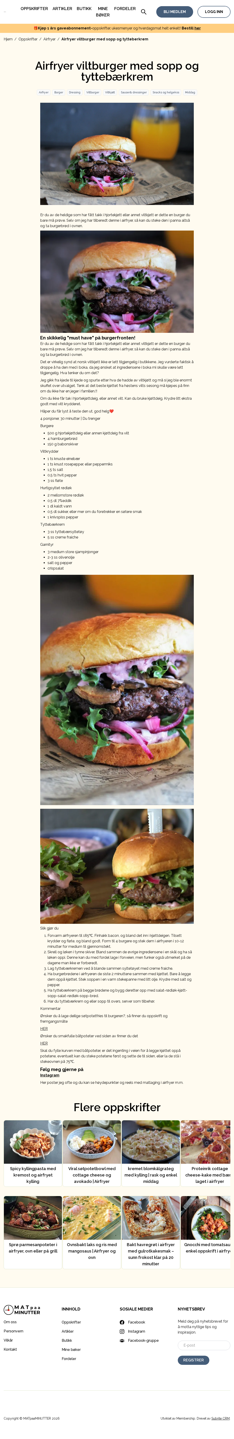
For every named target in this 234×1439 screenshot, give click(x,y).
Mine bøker (71, 1349)
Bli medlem (175, 12)
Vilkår (8, 1340)
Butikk (84, 8)
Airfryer (49, 39)
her (197, 28)
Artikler (62, 8)
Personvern (13, 1331)
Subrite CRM (220, 1418)
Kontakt (10, 1349)
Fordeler (125, 8)
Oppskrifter (34, 8)
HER (44, 1029)
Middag (190, 92)
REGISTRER (193, 1360)
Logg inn (214, 12)
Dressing (74, 92)
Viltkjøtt (110, 92)
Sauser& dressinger (134, 92)
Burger (58, 92)
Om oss (10, 1322)
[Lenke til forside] (30, 1309)
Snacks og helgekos (166, 92)
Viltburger (92, 92)
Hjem (8, 39)
